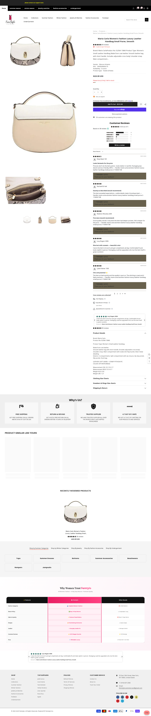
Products (102, 31)
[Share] (144, 104)
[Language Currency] (147, 8)
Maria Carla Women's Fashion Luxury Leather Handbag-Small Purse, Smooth (75, 532)
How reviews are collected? (102, 295)
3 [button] (120, 294)
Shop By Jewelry (76, 548)
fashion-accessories (60, 8)
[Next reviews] (145, 320)
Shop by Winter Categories (60, 548)
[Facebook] (117, 697)
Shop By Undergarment (114, 548)
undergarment (75, 8)
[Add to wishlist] (141, 104)
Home (4, 8)
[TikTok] (131, 697)
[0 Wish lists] (137, 8)
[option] (27, 220)
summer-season (15, 8)
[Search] (136, 19)
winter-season (29, 8)
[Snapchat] (136, 697)
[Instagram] (122, 697)
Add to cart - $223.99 (115, 104)
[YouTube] (117, 701)
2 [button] (117, 294)
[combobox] (135, 19)
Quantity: (96, 89)
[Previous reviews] (94, 320)
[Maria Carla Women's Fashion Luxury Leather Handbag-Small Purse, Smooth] (75, 512)
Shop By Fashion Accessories (93, 548)
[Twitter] (122, 701)
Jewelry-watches (43, 8)
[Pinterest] (127, 697)
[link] (21, 413)
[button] (97, 45)
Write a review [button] (120, 145)
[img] (97, 156)
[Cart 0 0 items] (140, 8)
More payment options (119, 114)
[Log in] (133, 8)
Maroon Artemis (104, 64)
